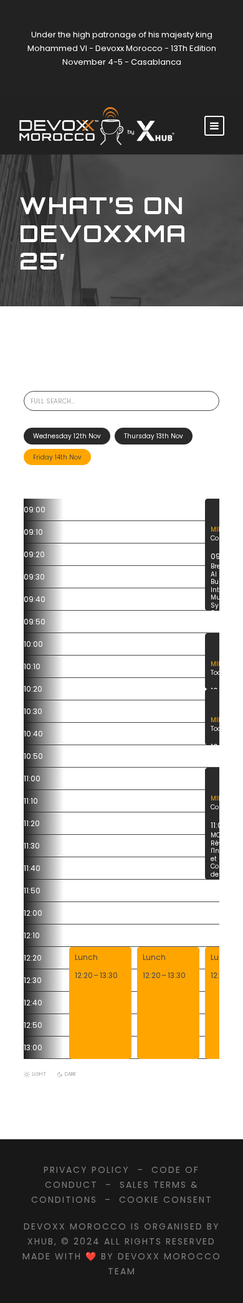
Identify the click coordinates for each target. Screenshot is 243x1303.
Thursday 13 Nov (153, 436)
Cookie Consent (165, 1199)
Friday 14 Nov (57, 457)
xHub (40, 1241)
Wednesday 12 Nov (67, 436)
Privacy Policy (87, 1170)
